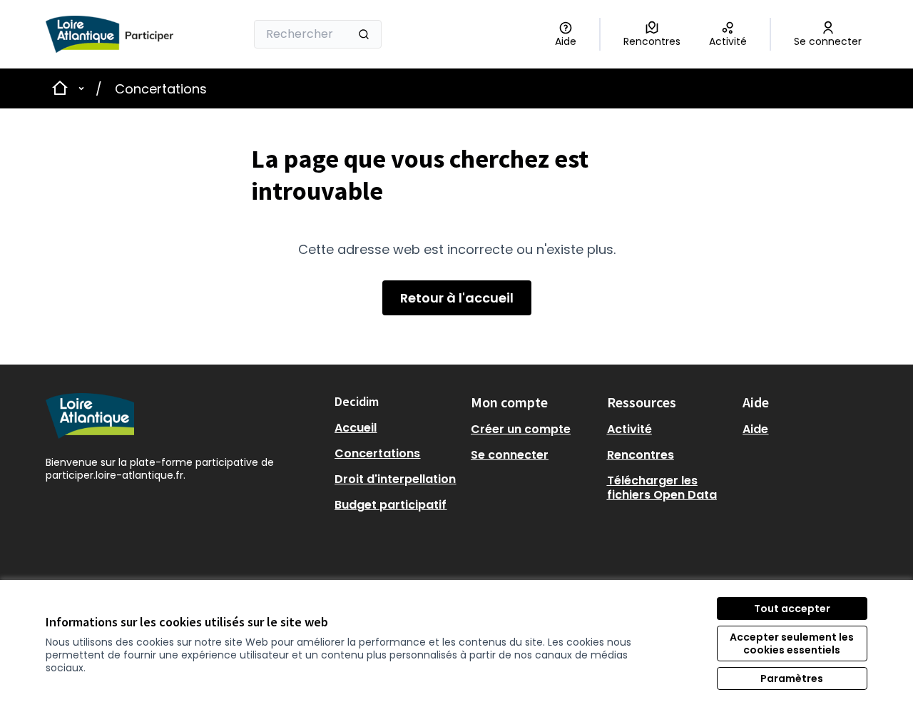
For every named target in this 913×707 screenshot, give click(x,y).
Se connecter (510, 455)
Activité (629, 429)
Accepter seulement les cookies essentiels (792, 643)
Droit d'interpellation (395, 479)
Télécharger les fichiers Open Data (662, 487)
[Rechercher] (363, 34)
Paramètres (791, 678)
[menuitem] (397, 428)
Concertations (161, 89)
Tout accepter (792, 608)
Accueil (356, 427)
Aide (755, 429)
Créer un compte (521, 429)
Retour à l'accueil (457, 298)
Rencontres (640, 455)
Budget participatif (391, 505)
